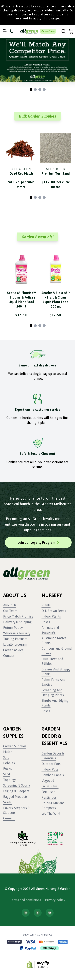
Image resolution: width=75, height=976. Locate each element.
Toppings (9, 780)
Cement (9, 818)
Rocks (7, 768)
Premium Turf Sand (56, 173)
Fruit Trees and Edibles (52, 661)
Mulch (7, 752)
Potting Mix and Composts (53, 805)
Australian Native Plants (54, 640)
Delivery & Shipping (17, 622)
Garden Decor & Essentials (53, 756)
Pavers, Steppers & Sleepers (16, 810)
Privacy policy (55, 900)
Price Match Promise (18, 616)
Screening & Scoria (16, 785)
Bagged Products (15, 796)
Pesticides (49, 797)
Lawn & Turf (50, 786)
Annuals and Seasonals (50, 630)
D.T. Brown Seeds (54, 611)
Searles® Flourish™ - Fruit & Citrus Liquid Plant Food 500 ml (55, 299)
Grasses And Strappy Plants (56, 671)
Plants (46, 605)
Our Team (10, 611)
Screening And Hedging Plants (53, 692)
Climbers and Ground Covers (57, 651)
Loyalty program (15, 644)
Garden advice (13, 650)
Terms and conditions (25, 900)
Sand (6, 774)
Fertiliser (48, 792)
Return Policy (13, 627)
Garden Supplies (14, 746)
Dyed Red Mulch (21, 173)
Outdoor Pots (51, 764)
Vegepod (48, 780)
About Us (9, 605)
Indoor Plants (51, 616)
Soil (6, 757)
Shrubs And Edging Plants (55, 703)
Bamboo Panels (53, 775)
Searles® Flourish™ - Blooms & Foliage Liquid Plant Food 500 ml (21, 299)
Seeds (7, 802)
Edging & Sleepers (16, 791)
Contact (8, 655)
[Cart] (70, 31)
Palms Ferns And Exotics (53, 682)
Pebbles (9, 763)
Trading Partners (15, 639)
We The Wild (51, 813)
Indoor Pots (50, 769)
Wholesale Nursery (16, 633)
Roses (46, 622)
